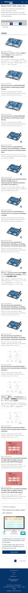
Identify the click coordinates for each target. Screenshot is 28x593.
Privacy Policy (17, 585)
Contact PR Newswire (14, 570)
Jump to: (7, 21)
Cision (16, 591)
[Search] (26, 2)
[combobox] (16, 24)
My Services (13, 576)
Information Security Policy (9, 587)
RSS (23, 587)
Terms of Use (10, 585)
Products (14, 572)
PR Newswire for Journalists (12, 539)
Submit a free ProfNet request (14, 546)
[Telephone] (22, 2)
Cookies (14, 588)
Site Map (19, 587)
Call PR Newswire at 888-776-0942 (14, 580)
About (14, 574)
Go (20, 24)
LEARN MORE (14, 552)
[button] (11, 24)
